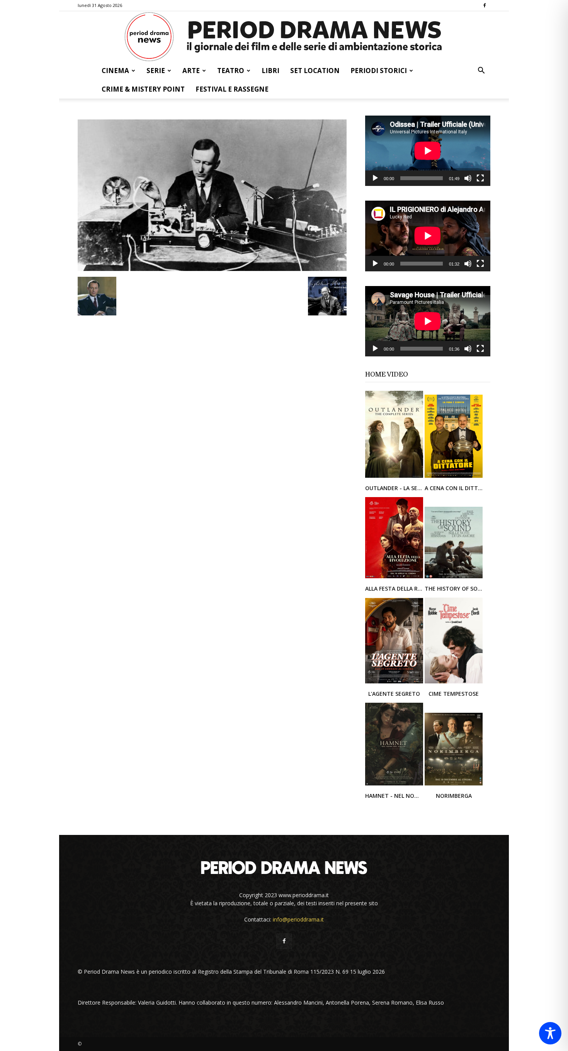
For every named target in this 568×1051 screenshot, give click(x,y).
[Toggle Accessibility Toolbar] (550, 1033)
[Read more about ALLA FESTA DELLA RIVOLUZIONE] (395, 577)
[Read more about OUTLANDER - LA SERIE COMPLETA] (395, 477)
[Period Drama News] (284, 36)
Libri (270, 70)
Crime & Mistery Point (143, 89)
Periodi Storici (378, 70)
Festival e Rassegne (232, 89)
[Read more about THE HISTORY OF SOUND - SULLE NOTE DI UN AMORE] (454, 577)
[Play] (375, 178)
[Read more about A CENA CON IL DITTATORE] (454, 477)
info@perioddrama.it (298, 919)
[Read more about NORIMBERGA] (454, 785)
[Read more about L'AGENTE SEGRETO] (395, 682)
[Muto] (468, 178)
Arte (191, 70)
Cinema (115, 70)
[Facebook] (484, 5)
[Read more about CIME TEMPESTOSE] (454, 682)
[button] (481, 71)
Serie (155, 70)
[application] (427, 151)
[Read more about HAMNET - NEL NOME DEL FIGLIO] (395, 785)
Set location (315, 70)
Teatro (230, 70)
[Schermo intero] (480, 178)
